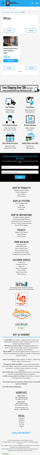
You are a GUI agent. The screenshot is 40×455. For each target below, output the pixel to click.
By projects (17, 12)
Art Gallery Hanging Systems (21, 217)
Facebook (21, 418)
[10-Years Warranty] (30, 119)
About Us (21, 266)
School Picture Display (21, 225)
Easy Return (30, 107)
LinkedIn (21, 426)
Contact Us (21, 262)
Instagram (21, 420)
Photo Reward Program (10, 143)
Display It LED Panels (21, 232)
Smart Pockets (21, 234)
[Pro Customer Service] (10, 119)
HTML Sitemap (21, 274)
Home (4, 12)
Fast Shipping (10, 107)
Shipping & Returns (21, 264)
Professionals (10, 12)
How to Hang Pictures (21, 248)
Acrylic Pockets (21, 236)
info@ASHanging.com (21, 407)
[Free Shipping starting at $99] (20, 88)
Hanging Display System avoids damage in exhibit (10, 50)
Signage (21, 205)
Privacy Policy (21, 270)
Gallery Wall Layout (21, 246)
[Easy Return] (30, 101)
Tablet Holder (21, 207)
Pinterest (21, 422)
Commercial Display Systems (21, 219)
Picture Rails (21, 194)
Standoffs (21, 209)
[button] (32, 3)
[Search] (37, 8)
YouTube (21, 424)
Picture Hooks (21, 196)
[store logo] (12, 3)
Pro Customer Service (10, 125)
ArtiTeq (31, 287)
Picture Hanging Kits (21, 192)
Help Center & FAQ (21, 272)
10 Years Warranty (30, 125)
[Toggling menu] (3, 3)
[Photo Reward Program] (10, 137)
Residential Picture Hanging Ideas (21, 221)
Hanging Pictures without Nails (21, 254)
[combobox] (20, 8)
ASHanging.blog (21, 244)
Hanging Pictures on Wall (21, 252)
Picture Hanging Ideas (21, 250)
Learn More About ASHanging (11, 386)
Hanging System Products (21, 190)
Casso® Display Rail (21, 203)
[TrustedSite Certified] (21, 328)
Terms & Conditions (21, 268)
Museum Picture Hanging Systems (21, 223)
